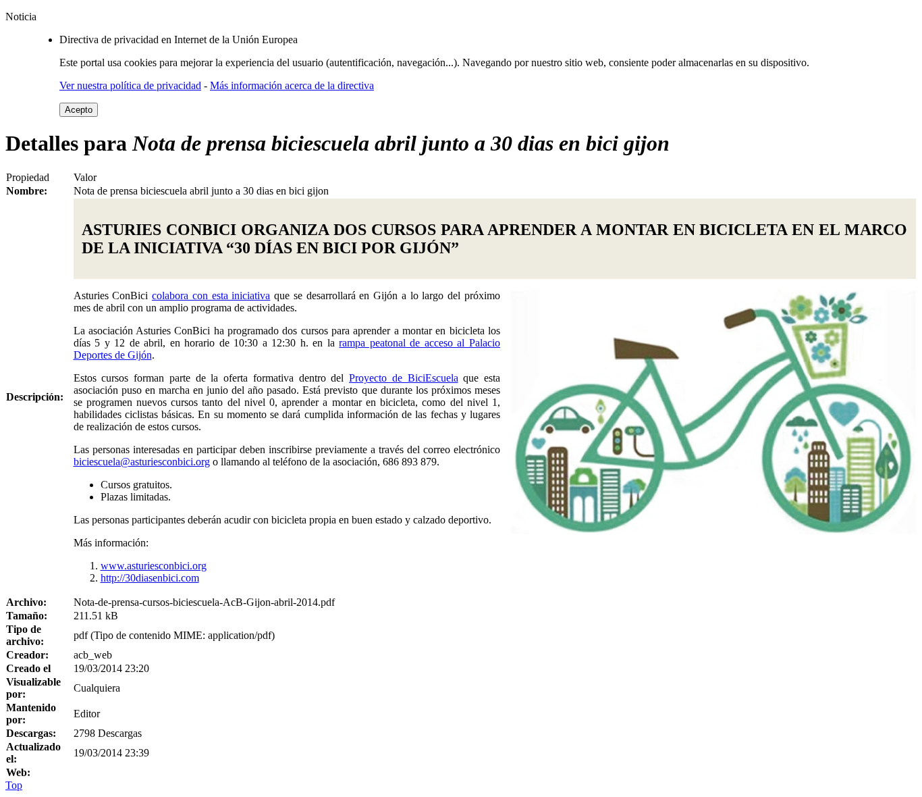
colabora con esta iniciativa (211, 295)
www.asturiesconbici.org (154, 565)
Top (13, 785)
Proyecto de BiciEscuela (403, 378)
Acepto (78, 110)
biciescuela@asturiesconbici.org (142, 461)
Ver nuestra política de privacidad (130, 85)
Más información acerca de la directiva (292, 85)
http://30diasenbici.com (150, 578)
